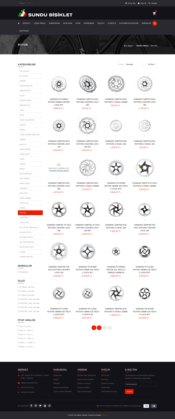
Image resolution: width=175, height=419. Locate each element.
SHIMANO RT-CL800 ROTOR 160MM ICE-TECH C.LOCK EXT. (58, 311)
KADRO (23, 81)
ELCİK (22, 95)
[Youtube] (45, 406)
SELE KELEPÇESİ (27, 120)
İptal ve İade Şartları (84, 391)
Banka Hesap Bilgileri (61, 387)
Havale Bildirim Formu (109, 391)
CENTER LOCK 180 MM (30, 307)
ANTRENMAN (89, 23)
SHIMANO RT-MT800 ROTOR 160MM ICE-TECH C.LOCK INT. (87, 270)
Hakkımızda (58, 375)
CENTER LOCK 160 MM (30, 303)
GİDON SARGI (25, 100)
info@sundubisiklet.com (29, 383)
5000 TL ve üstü (26, 347)
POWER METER (26, 257)
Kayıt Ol (129, 391)
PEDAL (22, 130)
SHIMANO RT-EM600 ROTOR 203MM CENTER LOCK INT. (59, 102)
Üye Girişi (104, 379)
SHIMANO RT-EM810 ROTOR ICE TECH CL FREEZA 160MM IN (116, 270)
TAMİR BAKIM (54, 23)
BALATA (23, 144)
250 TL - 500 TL (26, 330)
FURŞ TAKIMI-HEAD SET (30, 135)
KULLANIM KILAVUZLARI (129, 23)
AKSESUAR (67, 23)
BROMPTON (25, 105)
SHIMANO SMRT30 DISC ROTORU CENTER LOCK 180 (145, 102)
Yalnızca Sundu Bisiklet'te (63, 391)
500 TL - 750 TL (26, 334)
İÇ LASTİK (24, 76)
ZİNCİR (23, 125)
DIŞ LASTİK (24, 71)
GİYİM (77, 23)
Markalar (146, 23)
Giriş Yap (131, 3)
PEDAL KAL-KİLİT (27, 247)
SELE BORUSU (26, 174)
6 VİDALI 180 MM (27, 291)
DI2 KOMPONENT (27, 242)
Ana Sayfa (128, 46)
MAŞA (22, 169)
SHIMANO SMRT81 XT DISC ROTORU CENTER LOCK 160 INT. (87, 228)
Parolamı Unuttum (107, 383)
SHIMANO (24, 272)
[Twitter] (40, 406)
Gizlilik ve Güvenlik (84, 383)
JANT (22, 110)
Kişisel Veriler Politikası (85, 379)
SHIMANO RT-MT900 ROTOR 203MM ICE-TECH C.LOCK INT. (144, 311)
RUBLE (22, 208)
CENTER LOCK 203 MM (30, 311)
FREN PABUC (25, 149)
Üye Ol (143, 3)
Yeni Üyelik (105, 375)
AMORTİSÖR (25, 91)
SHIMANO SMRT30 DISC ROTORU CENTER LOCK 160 (59, 144)
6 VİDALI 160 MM (27, 287)
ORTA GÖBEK (25, 198)
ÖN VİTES (24, 193)
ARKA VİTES (25, 183)
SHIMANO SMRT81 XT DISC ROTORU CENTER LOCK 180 (59, 228)
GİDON (22, 164)
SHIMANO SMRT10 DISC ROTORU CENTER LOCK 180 (87, 102)
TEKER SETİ (25, 154)
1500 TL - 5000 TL (27, 343)
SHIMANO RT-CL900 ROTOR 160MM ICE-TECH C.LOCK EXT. (144, 270)
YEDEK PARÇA (39, 23)
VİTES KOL (24, 203)
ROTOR (23, 213)
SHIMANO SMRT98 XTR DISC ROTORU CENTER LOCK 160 (144, 228)
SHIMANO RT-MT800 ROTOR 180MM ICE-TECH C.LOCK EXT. (116, 186)
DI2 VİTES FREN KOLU (29, 227)
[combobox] (22, 3)
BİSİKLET (26, 23)
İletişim (154, 3)
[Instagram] (36, 406)
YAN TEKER (24, 179)
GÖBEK (23, 139)
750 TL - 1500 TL (27, 339)
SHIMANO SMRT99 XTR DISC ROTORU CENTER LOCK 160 (59, 270)
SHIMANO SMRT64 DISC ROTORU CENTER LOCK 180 (59, 186)
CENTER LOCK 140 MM (30, 299)
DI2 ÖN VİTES (25, 232)
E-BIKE (22, 252)
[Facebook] (31, 406)
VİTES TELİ (24, 222)
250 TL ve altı (25, 326)
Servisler (24, 31)
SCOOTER (112, 23)
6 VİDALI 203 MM (27, 295)
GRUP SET (24, 218)
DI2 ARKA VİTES (26, 237)
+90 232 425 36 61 (27, 387)
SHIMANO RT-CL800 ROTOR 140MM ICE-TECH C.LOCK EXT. (87, 311)
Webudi (104, 415)
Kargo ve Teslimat (83, 387)
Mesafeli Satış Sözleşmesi (86, 375)
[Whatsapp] (50, 406)
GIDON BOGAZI (26, 86)
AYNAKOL (24, 188)
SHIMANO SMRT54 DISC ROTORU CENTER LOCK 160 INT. (87, 144)
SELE (22, 115)
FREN (22, 159)
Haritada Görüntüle (27, 392)
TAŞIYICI (100, 23)
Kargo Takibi (105, 387)
